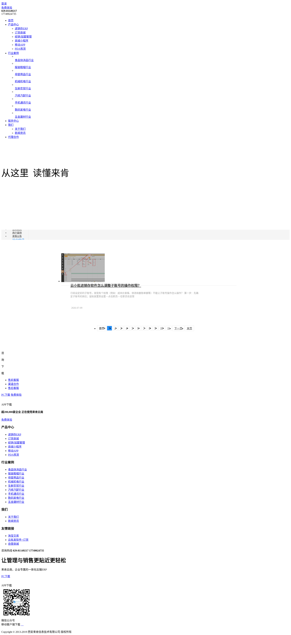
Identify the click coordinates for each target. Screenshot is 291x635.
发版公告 (17, 236)
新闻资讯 (20, 133)
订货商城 (20, 32)
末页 (189, 328)
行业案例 (13, 53)
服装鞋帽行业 (16, 473)
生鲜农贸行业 (16, 485)
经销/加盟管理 (23, 36)
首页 (10, 20)
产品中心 (13, 24)
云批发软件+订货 (18, 539)
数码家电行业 (16, 497)
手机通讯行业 (16, 493)
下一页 (178, 328)
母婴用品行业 (16, 477)
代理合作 (13, 137)
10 (161, 328)
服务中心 (13, 120)
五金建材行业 (16, 501)
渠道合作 (13, 384)
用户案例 (17, 233)
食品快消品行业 (17, 469)
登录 (4, 3)
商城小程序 (21, 40)
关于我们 (20, 128)
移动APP (20, 44)
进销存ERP (21, 28)
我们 (10, 124)
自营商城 (13, 543)
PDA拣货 (20, 48)
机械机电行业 (16, 481)
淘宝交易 (13, 535)
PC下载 (5, 394)
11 (168, 328)
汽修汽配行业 (16, 489)
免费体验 (6, 7)
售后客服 (13, 388)
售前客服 (13, 380)
